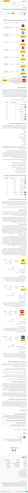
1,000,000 (15, 182)
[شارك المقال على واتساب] (15, 429)
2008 (7, 187)
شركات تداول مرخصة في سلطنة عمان (22, 473)
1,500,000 (15, 187)
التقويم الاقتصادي (18, 466)
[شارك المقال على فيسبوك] (17, 429)
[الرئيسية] (23, 1)
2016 (7, 192)
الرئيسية (26, 5)
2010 (7, 180)
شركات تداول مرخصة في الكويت (23, 474)
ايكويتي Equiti (8, 467)
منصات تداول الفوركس (22, 386)
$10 (15, 109)
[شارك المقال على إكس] (20, 429)
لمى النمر (20, 437)
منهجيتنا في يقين (25, 462)
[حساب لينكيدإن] (21, 442)
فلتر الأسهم (18, 461)
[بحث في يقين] (10, 1)
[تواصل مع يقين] (26, 491)
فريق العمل (25, 463)
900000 (15, 180)
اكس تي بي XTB (8, 464)
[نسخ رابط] (14, 429)
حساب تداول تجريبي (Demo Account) (15, 463)
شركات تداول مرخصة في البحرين (23, 476)
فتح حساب (23, 263)
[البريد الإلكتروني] (19, 442)
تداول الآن (5, 80)
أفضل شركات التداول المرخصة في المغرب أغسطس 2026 (18, 5)
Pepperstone (8, 462)
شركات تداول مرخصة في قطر (23, 475)
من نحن (26, 461)
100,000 (15, 194)
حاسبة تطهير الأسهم (17, 464)
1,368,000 (15, 192)
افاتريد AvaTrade (8, 466)
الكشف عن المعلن (24, 7)
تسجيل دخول (25, 465)
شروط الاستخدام (8, 491)
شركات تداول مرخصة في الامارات (23, 472)
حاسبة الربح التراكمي (17, 462)
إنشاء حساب (25, 466)
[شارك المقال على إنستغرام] (18, 429)
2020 (7, 194)
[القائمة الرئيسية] (26, 1)
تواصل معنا (25, 464)
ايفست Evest (8, 461)
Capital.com (8, 463)
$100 (15, 111)
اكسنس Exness (8, 465)
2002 (7, 182)
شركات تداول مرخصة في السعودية (23, 471)
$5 (15, 104)
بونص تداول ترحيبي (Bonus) (16, 465)
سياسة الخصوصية (3, 491)
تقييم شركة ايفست (5, 254)
